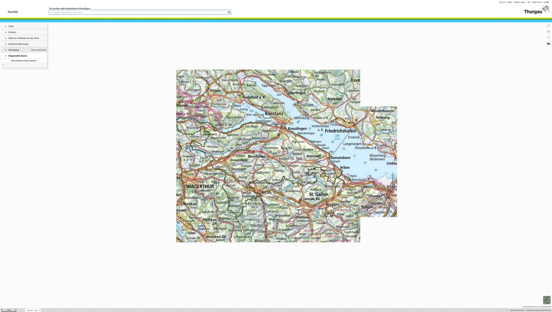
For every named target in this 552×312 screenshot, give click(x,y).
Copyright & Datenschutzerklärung (538, 310)
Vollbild (509, 2)
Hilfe (528, 2)
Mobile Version (537, 2)
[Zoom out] (548, 37)
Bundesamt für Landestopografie (540, 306)
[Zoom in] (548, 31)
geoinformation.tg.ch (518, 310)
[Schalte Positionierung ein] (548, 25)
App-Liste (502, 2)
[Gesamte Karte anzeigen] (548, 44)
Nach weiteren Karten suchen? (24, 60)
